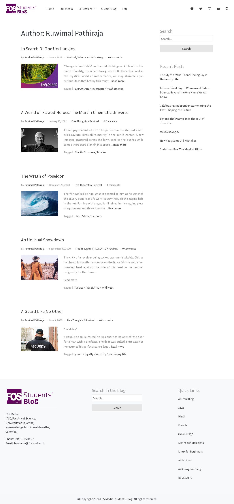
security (101, 354)
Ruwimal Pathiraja (34, 57)
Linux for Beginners (190, 451)
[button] (227, 8)
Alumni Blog (108, 9)
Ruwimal (71, 57)
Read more (118, 81)
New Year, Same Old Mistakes (178, 140)
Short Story (82, 216)
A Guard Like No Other (42, 311)
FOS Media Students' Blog (116, 499)
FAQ (124, 9)
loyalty (89, 354)
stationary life (117, 354)
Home (50, 9)
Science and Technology (90, 57)
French (182, 425)
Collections (86, 9)
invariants (98, 88)
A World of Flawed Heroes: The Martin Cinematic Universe (74, 112)
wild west (108, 287)
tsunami (96, 216)
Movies (101, 152)
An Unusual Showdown (42, 239)
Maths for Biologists (191, 442)
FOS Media (66, 9)
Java (181, 407)
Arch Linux (184, 460)
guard (78, 354)
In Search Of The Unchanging (48, 48)
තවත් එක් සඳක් (169, 132)
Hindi (181, 416)
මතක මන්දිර (185, 434)
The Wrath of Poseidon (43, 176)
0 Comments (115, 57)
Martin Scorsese (85, 152)
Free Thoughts (79, 121)
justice (79, 287)
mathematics (115, 88)
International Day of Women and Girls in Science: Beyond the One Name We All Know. (185, 92)
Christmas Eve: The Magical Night (181, 149)
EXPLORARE (82, 88)
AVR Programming (189, 469)
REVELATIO (100, 248)
